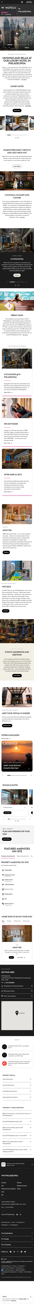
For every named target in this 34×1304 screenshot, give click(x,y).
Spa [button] (6, 898)
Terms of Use (21, 1266)
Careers (14, 1266)
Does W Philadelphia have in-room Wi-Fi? (15, 1135)
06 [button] (18, 137)
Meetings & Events (22, 1185)
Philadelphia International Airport (13, 986)
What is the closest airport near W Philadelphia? (12, 1142)
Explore (17, 275)
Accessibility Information (10, 1091)
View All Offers (5, 738)
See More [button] (24, 79)
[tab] (8, 856)
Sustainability (8, 870)
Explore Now (7, 725)
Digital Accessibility (20, 1270)
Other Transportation (10, 996)
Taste (2, 1191)
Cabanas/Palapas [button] (9, 884)
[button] (22, 2)
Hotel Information (8, 1079)
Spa (2, 1194)
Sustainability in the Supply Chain (9, 1271)
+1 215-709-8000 (9, 982)
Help (2, 1273)
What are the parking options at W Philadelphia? (13, 1128)
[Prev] (2, 775)
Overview (3, 1182)
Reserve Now (7, 491)
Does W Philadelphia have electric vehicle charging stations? (15, 1150)
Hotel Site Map (27, 1271)
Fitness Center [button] (9, 903)
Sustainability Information (10, 1097)
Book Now (17, 110)
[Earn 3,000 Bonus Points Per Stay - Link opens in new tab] (17, 756)
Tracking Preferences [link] (6, 1266)
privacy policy (22, 1298)
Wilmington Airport (9, 991)
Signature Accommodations (8, 1188)
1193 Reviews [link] (8, 14)
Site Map (20, 1271)
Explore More (7, 392)
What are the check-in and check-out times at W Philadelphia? (16, 1114)
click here (13, 1300)
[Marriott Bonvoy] (28, 2)
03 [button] (18, 285)
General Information (8, 1085)
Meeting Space (9, 894)
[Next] (31, 775)
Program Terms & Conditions (7, 1268)
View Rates (7, 812)
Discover (19, 1182)
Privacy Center (19, 1268)
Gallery (27, 47)
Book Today (7, 443)
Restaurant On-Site (10, 874)
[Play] (17, 33)
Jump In (5, 611)
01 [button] (16, 137)
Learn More (17, 166)
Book (11, 957)
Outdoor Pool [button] (8, 879)
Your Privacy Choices (9, 1270)
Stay (2, 1185)
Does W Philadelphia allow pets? (12, 1121)
